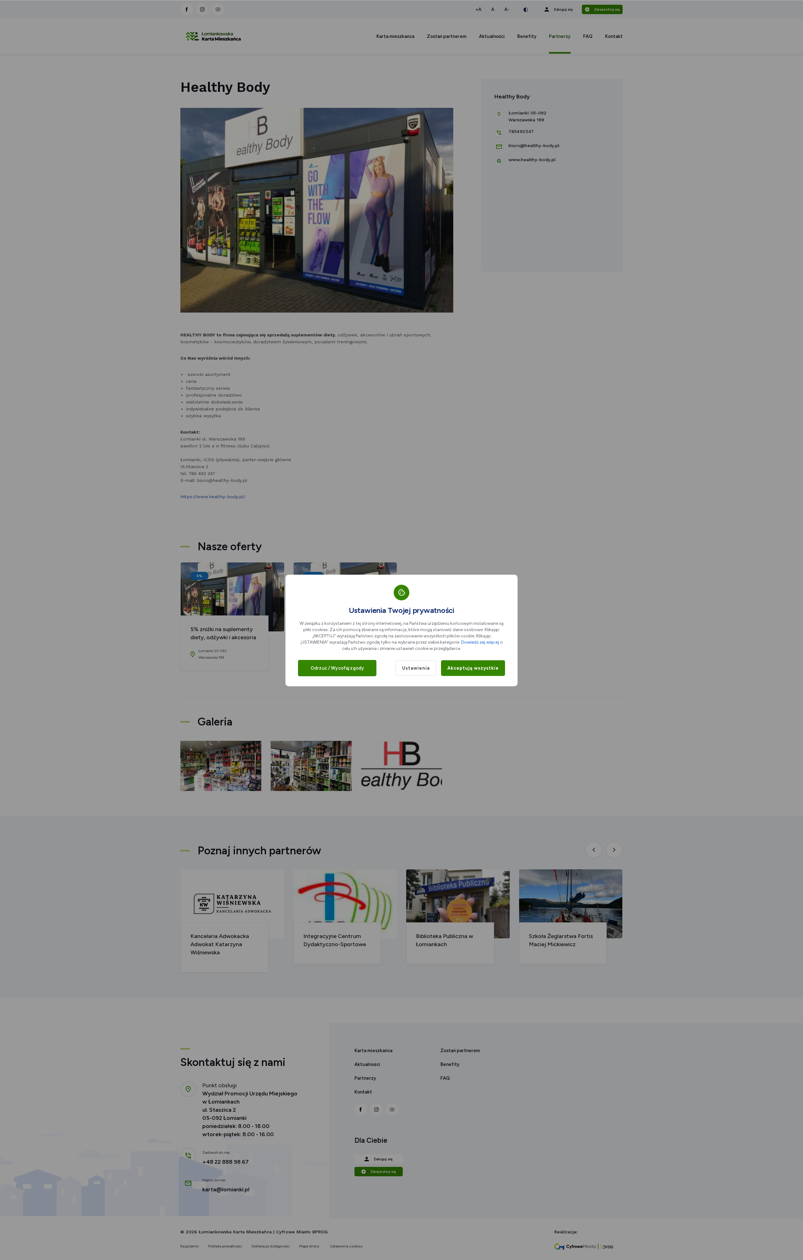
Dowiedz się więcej (480, 642)
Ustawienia (416, 668)
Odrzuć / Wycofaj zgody (337, 668)
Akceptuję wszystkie (473, 668)
